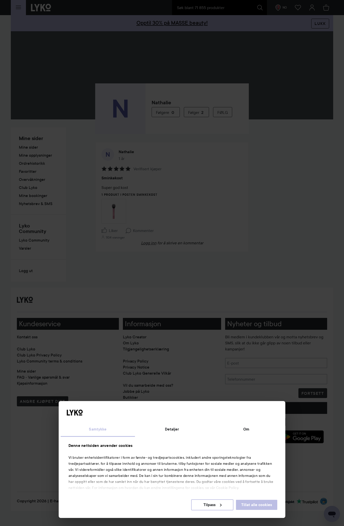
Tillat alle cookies (256, 505)
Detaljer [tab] (172, 429)
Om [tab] (246, 429)
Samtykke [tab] (98, 429)
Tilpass (209, 505)
